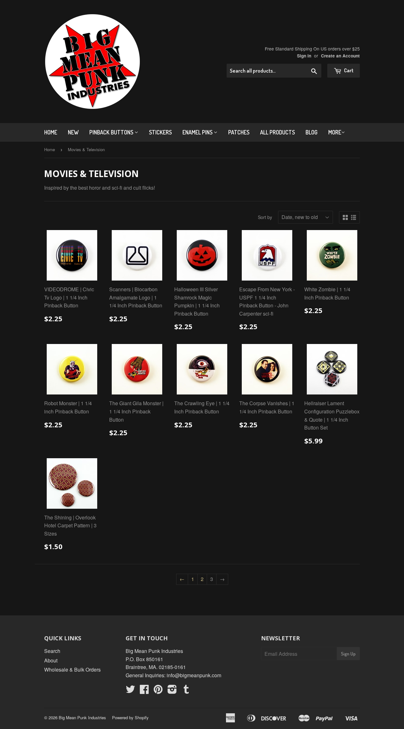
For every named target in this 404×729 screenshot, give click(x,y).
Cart (348, 70)
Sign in (304, 56)
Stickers (160, 132)
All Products (277, 132)
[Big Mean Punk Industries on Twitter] (130, 691)
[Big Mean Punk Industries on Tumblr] (186, 691)
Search (52, 651)
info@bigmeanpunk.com (194, 675)
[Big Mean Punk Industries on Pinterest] (158, 691)
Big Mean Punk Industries (82, 717)
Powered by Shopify (130, 717)
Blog (312, 132)
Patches (238, 132)
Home (50, 132)
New (73, 132)
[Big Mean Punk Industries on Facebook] (144, 691)
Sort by (265, 217)
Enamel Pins (198, 132)
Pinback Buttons (111, 132)
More (334, 132)
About (50, 660)
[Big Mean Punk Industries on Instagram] (172, 691)
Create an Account (340, 56)
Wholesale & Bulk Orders (72, 669)
